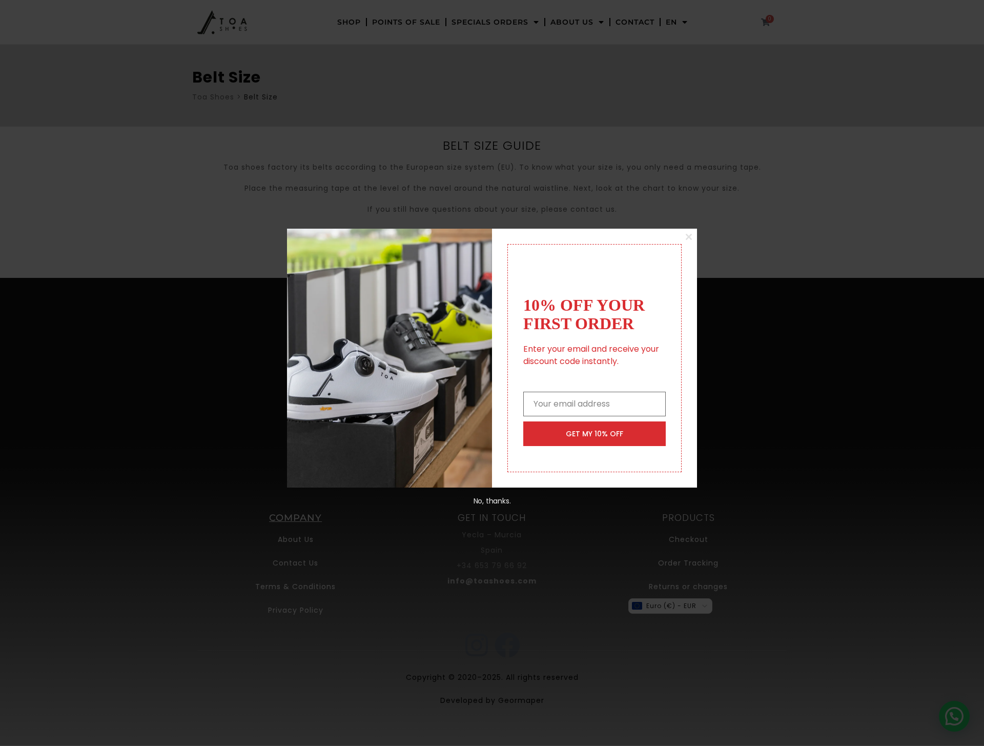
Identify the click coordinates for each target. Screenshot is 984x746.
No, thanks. (492, 501)
